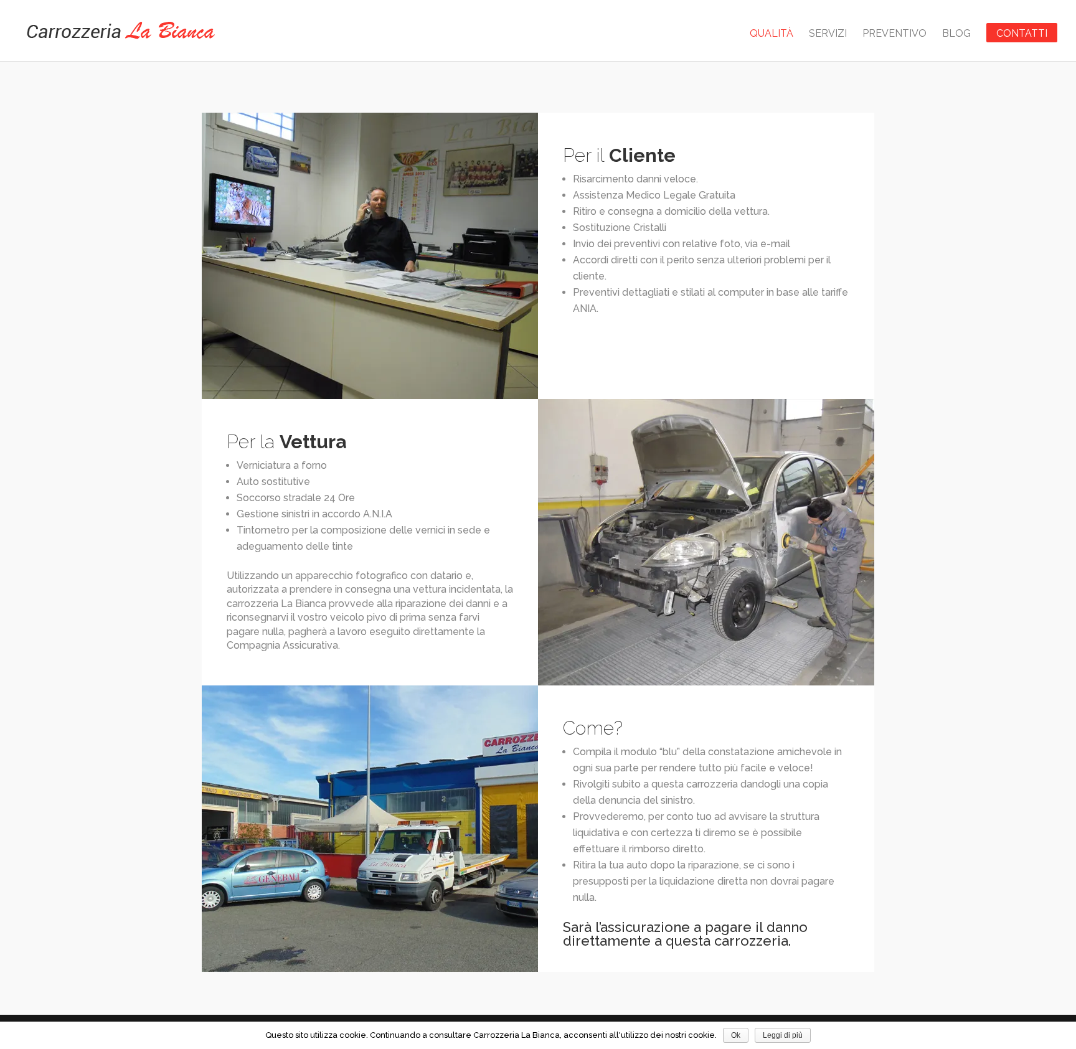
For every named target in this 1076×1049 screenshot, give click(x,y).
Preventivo (894, 34)
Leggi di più (783, 1035)
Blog (956, 34)
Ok (735, 1035)
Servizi (828, 34)
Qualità (771, 34)
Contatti (1021, 33)
